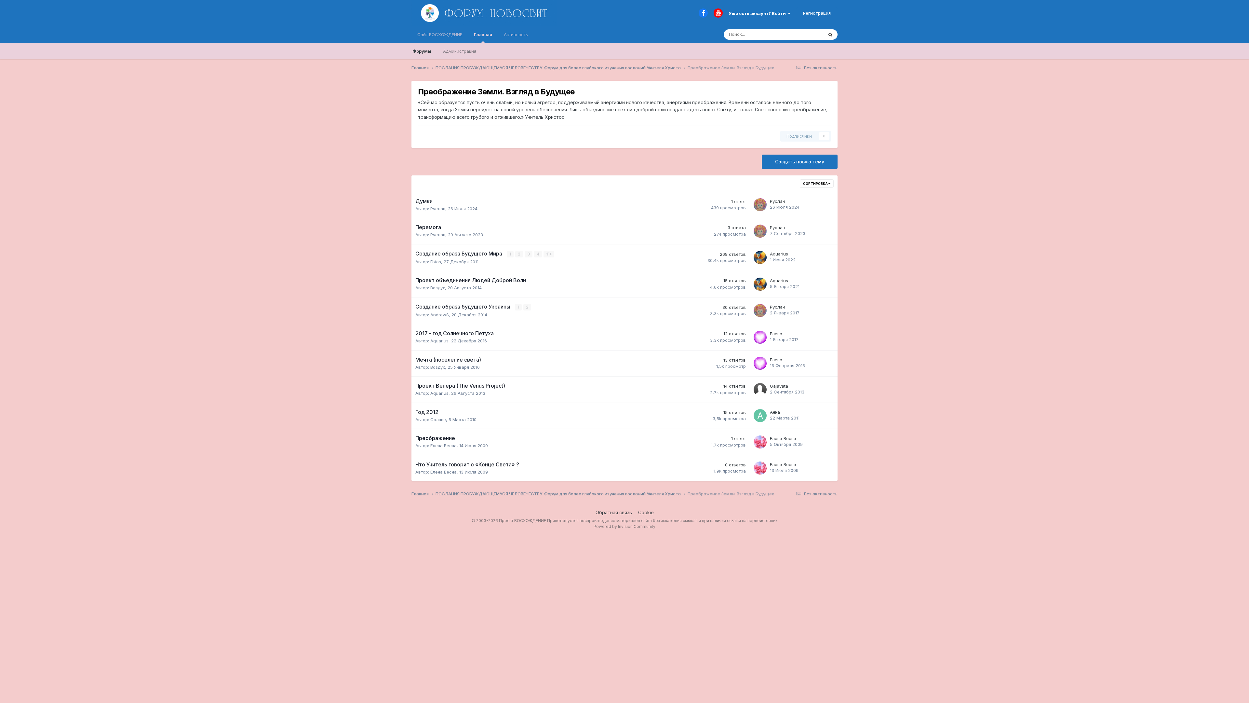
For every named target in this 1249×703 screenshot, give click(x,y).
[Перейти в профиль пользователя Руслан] (760, 204)
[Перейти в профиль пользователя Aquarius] (760, 257)
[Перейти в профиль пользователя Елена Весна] (760, 441)
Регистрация (817, 13)
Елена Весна (443, 445)
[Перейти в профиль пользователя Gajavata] (760, 389)
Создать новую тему (799, 161)
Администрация (459, 51)
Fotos (435, 261)
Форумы (421, 51)
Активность (516, 34)
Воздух (437, 287)
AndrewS (439, 314)
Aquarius (779, 253)
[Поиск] (830, 34)
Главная (483, 34)
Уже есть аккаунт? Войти (758, 13)
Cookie (646, 512)
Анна (775, 412)
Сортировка (815, 184)
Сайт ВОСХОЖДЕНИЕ (439, 34)
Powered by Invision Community (624, 526)
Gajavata (779, 386)
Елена (776, 333)
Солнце (438, 419)
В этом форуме (799, 34)
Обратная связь (614, 512)
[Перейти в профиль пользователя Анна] (760, 415)
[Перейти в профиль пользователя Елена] (760, 337)
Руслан (437, 208)
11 (548, 254)
